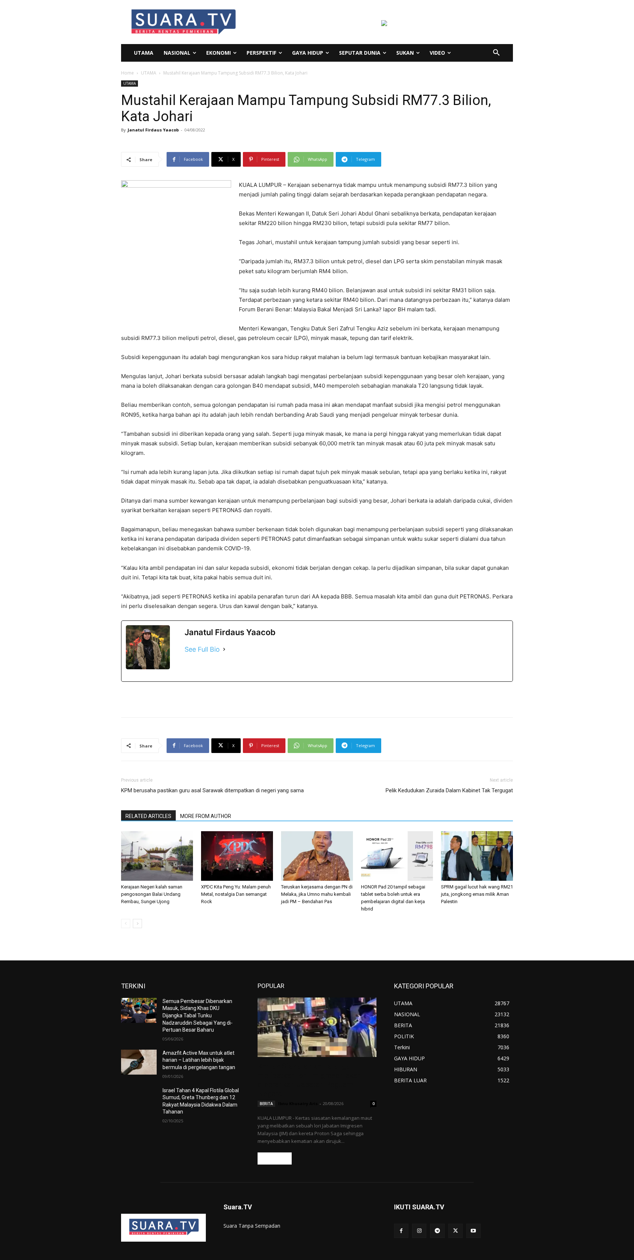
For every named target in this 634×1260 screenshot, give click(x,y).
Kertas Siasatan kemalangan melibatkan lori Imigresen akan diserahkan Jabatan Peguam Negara (309, 1080)
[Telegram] (437, 1231)
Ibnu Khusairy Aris (298, 1103)
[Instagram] (419, 1231)
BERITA (266, 1103)
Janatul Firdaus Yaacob (153, 130)
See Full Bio (202, 649)
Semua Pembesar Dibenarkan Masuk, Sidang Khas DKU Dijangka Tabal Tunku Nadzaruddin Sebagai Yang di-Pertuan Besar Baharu (198, 1015)
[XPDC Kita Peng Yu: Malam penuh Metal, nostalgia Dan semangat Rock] (237, 856)
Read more (274, 1158)
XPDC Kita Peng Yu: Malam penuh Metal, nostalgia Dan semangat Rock (236, 894)
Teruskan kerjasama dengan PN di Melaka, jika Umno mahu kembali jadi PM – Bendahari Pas (317, 894)
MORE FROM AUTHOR (205, 816)
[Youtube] (473, 1231)
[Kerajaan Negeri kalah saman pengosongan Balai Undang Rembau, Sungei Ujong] (157, 856)
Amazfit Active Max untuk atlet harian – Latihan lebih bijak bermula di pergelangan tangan (199, 1060)
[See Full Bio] (224, 649)
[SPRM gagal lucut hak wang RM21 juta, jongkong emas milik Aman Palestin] (477, 856)
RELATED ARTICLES (148, 816)
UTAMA (148, 73)
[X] (455, 1231)
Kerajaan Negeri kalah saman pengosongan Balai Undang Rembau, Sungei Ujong (151, 894)
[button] (496, 53)
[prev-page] (125, 923)
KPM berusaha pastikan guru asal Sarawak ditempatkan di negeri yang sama (212, 790)
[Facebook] (401, 1231)
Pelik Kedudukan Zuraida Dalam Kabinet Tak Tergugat (449, 790)
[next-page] (137, 923)
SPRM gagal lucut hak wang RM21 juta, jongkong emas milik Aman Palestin (477, 894)
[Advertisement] (317, 693)
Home (127, 73)
